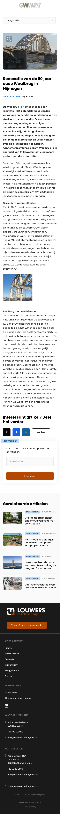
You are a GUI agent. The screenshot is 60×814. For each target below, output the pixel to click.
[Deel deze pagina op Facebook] (16, 432)
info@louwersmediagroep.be (23, 774)
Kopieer (41, 432)
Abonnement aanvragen (18, 698)
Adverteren (11, 692)
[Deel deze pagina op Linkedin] (26, 432)
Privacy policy (30, 807)
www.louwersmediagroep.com (24, 786)
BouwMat (10, 659)
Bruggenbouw (11, 96)
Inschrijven (30, 476)
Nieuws (8, 648)
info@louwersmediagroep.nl (23, 737)
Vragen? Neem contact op (25, 625)
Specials (9, 676)
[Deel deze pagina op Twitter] (6, 432)
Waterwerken (12, 653)
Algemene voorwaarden (30, 802)
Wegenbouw (11, 665)
